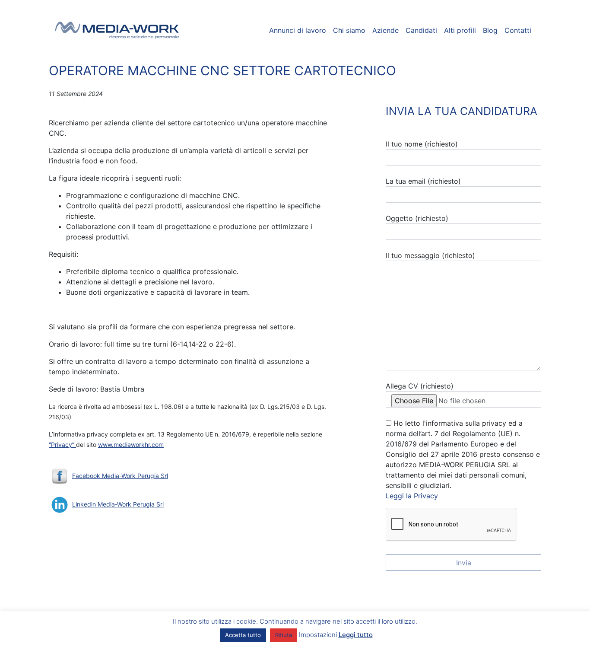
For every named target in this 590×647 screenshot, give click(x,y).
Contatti (517, 30)
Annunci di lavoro (297, 30)
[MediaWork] (117, 30)
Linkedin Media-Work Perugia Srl (118, 504)
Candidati (421, 30)
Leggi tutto (356, 635)
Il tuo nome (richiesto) (422, 144)
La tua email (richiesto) (423, 181)
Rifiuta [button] (283, 634)
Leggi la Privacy (412, 495)
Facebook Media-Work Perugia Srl (120, 475)
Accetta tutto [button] (243, 634)
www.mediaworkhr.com (131, 444)
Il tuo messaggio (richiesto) (430, 255)
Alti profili (460, 30)
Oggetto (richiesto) (417, 218)
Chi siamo (349, 30)
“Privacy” (62, 444)
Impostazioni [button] (318, 635)
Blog (490, 30)
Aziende (385, 30)
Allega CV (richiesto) (420, 386)
